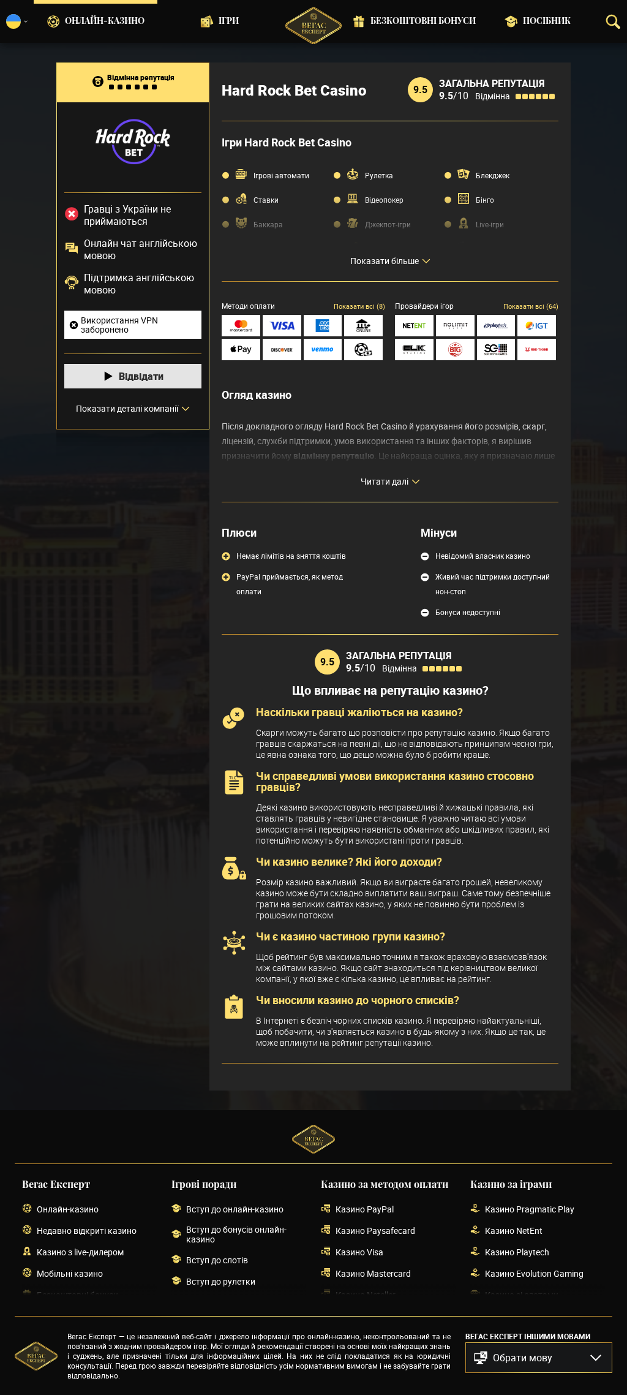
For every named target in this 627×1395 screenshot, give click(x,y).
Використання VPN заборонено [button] (119, 324)
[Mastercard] (241, 325)
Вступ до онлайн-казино (234, 1209)
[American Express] (323, 325)
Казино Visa (359, 1252)
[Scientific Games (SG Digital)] (496, 349)
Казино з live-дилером (80, 1252)
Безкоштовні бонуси (423, 21)
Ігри (229, 21)
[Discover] (282, 349)
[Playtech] (496, 325)
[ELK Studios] (414, 349)
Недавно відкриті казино (87, 1230)
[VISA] (282, 325)
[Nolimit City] (455, 325)
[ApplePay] (241, 349)
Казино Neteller (366, 1295)
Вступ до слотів (217, 1260)
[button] (538, 1357)
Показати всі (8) (359, 306)
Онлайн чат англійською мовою (140, 249)
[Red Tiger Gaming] (536, 349)
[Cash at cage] (363, 349)
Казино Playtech (517, 1252)
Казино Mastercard (373, 1273)
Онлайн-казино (105, 21)
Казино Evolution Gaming (534, 1273)
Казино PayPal (365, 1209)
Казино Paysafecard (375, 1230)
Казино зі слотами (521, 1295)
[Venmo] (323, 349)
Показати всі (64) (530, 306)
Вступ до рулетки (220, 1281)
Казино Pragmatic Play (529, 1209)
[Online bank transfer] (363, 325)
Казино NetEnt (514, 1230)
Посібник (547, 21)
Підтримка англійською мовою (139, 283)
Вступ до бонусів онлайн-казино (236, 1234)
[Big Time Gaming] (455, 349)
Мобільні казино (70, 1273)
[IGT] (536, 325)
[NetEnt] (414, 325)
